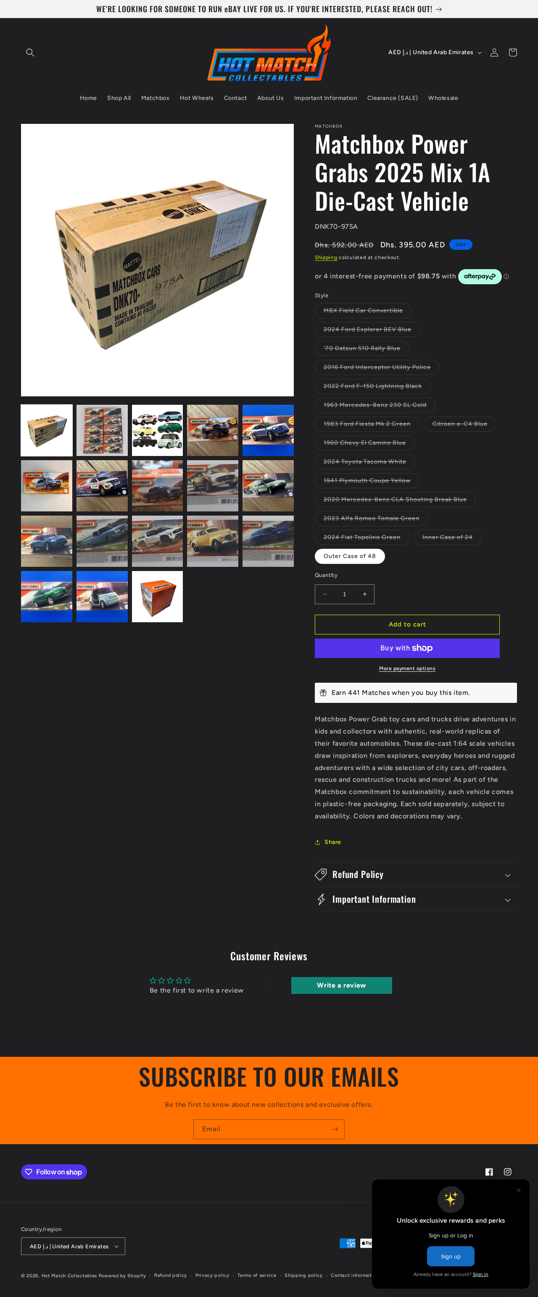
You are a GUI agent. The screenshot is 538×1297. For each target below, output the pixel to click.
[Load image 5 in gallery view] (268, 430)
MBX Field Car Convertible (368, 312)
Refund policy (170, 1275)
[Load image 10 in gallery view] (268, 485)
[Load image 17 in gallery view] (102, 596)
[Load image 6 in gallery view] (46, 485)
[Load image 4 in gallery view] (212, 430)
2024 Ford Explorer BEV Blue (372, 331)
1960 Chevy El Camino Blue (369, 445)
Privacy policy (212, 1275)
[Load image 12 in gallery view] (102, 541)
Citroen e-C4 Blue (464, 426)
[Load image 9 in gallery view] (212, 485)
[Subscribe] (335, 1129)
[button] (30, 52)
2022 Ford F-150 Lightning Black (377, 388)
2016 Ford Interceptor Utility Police (382, 369)
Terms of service (256, 1275)
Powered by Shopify (122, 1276)
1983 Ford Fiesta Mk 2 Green (371, 426)
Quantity (326, 575)
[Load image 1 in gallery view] (46, 430)
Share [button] (332, 842)
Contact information (354, 1275)
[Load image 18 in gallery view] (157, 596)
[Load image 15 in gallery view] (268, 541)
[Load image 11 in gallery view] (46, 541)
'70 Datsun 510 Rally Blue (366, 350)
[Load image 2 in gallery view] (102, 430)
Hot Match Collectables (69, 1276)
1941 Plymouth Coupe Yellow (371, 482)
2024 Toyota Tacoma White (369, 463)
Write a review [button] (341, 985)
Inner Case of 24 (452, 539)
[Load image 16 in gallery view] (46, 596)
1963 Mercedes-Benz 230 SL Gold (379, 407)
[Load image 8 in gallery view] (157, 485)
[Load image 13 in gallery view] (157, 541)
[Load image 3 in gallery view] (157, 430)
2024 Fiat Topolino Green (366, 539)
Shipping (326, 257)
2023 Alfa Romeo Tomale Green (376, 520)
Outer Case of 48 (350, 556)
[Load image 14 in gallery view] (212, 541)
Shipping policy (304, 1275)
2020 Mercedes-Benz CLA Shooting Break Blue (400, 501)
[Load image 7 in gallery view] (102, 485)
